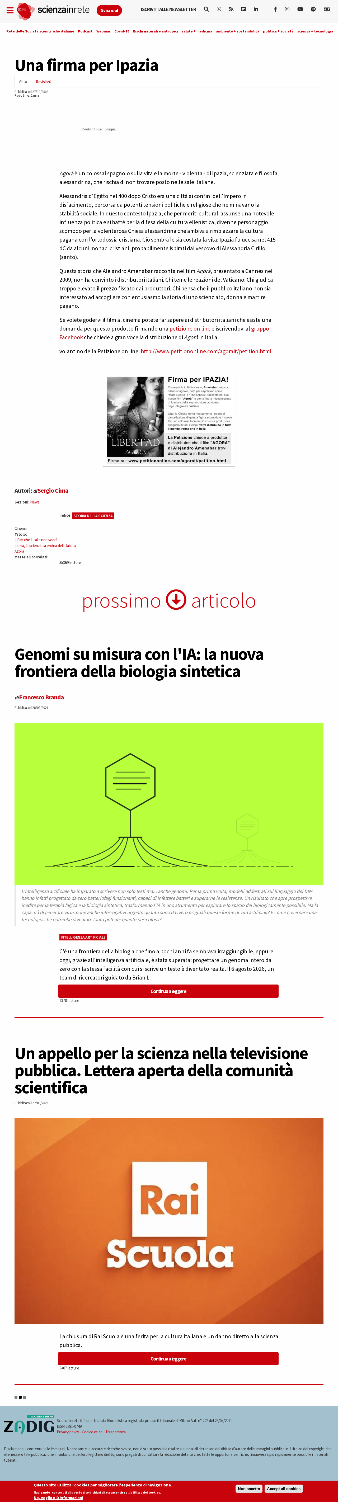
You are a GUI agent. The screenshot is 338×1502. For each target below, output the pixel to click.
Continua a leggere (168, 991)
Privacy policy (68, 1431)
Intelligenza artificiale (83, 937)
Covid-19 (121, 31)
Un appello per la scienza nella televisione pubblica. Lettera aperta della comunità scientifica (161, 1070)
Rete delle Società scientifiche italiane (40, 31)
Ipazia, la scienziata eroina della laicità (45, 545)
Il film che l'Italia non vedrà (36, 539)
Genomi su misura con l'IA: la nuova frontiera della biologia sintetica (139, 662)
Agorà (19, 551)
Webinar (103, 31)
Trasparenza (115, 1431)
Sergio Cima (52, 490)
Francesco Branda (41, 697)
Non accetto (249, 1488)
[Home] (56, 11)
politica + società (278, 31)
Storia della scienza (93, 515)
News (35, 502)
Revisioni (43, 81)
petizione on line (190, 328)
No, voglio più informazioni (58, 1497)
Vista (25, 83)
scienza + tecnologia (315, 31)
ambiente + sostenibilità (237, 31)
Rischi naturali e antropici (155, 31)
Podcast (85, 31)
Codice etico (92, 1431)
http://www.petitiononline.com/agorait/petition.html (206, 351)
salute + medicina (197, 31)
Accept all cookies (284, 1488)
